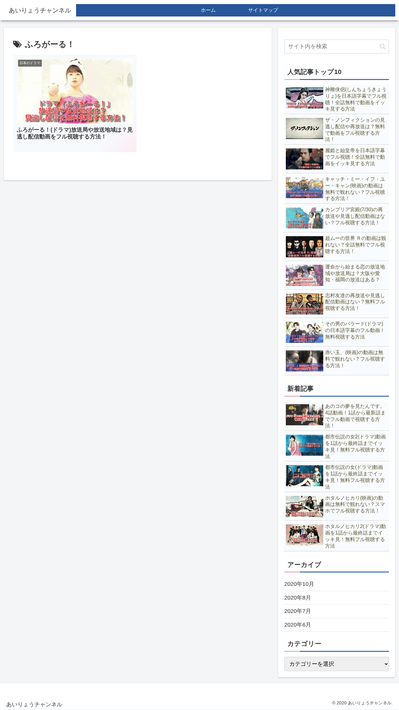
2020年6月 (297, 625)
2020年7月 (297, 611)
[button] (382, 46)
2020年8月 (297, 598)
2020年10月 (299, 584)
